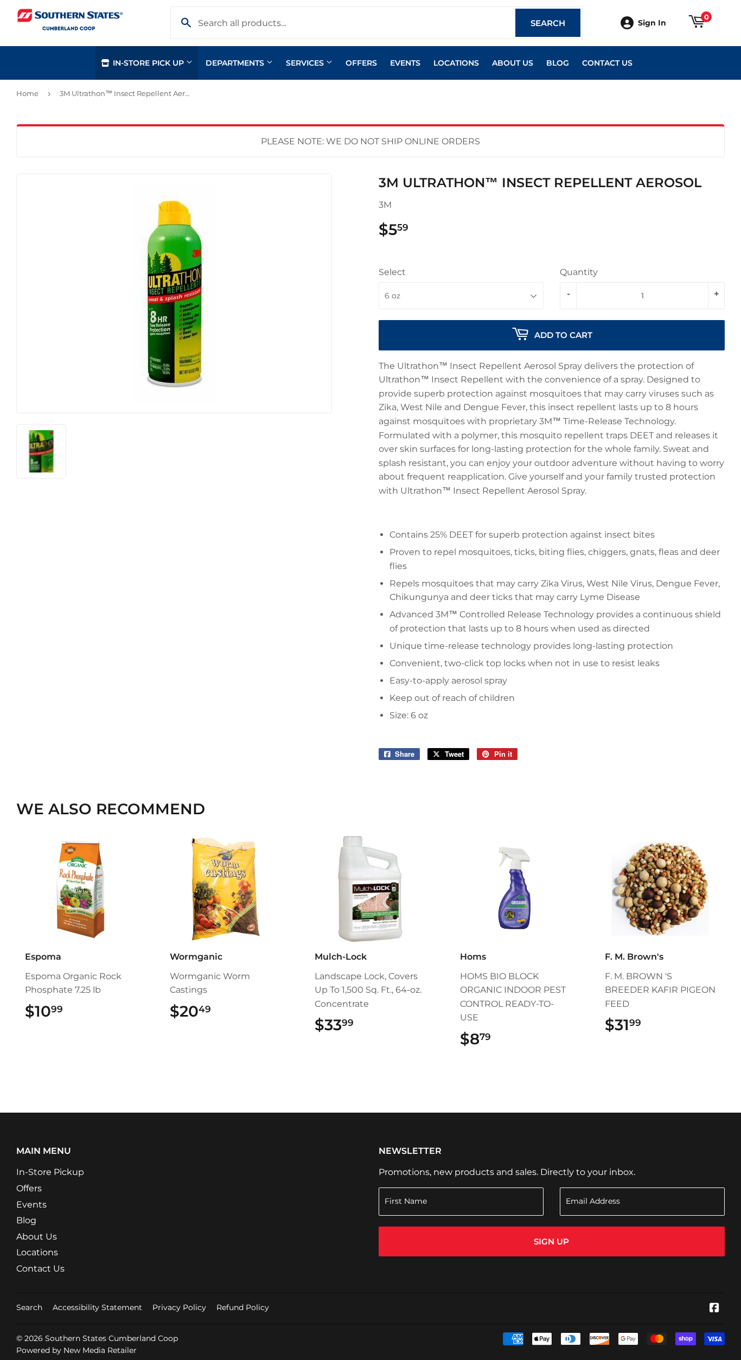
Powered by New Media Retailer (76, 1350)
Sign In (652, 22)
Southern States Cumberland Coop (111, 1338)
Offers (361, 63)
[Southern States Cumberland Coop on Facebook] (714, 1309)
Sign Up (551, 1241)
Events (405, 63)
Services (306, 63)
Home (27, 93)
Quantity (579, 272)
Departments (236, 63)
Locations (456, 63)
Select (392, 272)
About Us (512, 63)
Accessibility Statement (97, 1307)
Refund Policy (242, 1307)
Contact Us (607, 63)
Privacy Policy (179, 1307)
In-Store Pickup (50, 1172)
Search (555, 23)
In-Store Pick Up (148, 63)
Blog (557, 63)
